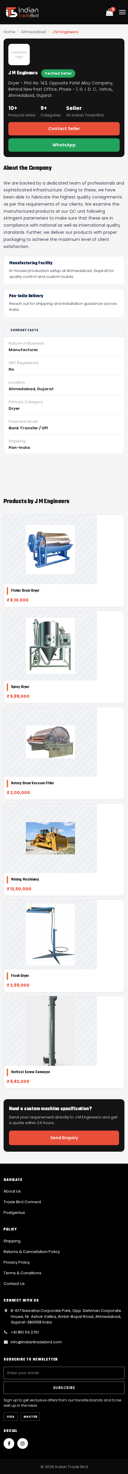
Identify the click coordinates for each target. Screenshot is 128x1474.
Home (9, 32)
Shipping (12, 1241)
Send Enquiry (64, 1138)
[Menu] (122, 12)
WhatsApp (64, 145)
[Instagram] (22, 1443)
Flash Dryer (20, 976)
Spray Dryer (20, 687)
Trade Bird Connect (22, 1202)
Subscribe (64, 1387)
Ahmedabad (33, 32)
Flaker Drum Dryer (25, 591)
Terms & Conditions (22, 1273)
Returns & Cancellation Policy (32, 1251)
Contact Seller (64, 129)
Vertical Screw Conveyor (30, 1072)
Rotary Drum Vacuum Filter (32, 783)
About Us (12, 1191)
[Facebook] (9, 1443)
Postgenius (14, 1212)
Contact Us (14, 1283)
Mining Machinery (25, 880)
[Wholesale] (22, 12)
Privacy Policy (17, 1262)
